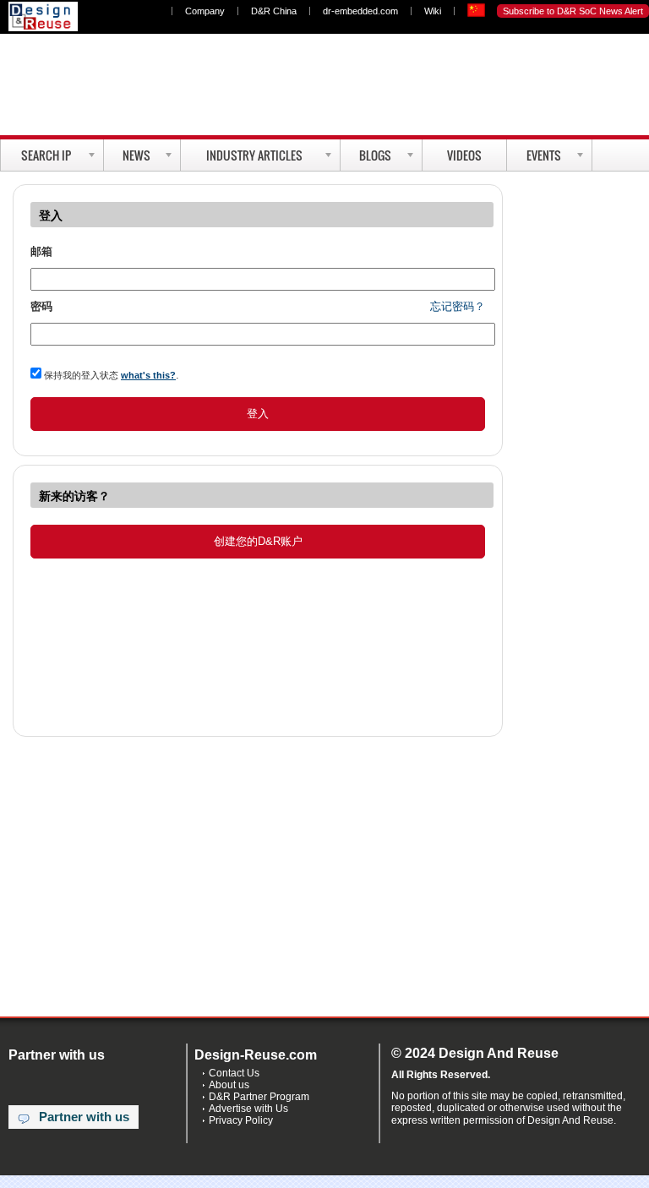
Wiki (432, 11)
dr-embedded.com (360, 11)
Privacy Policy (241, 1120)
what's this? (148, 375)
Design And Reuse (43, 16)
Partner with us (84, 1117)
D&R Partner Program (259, 1097)
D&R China (274, 11)
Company (205, 11)
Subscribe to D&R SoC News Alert (573, 11)
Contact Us (234, 1073)
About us (229, 1085)
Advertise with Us (248, 1108)
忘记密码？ (457, 306)
